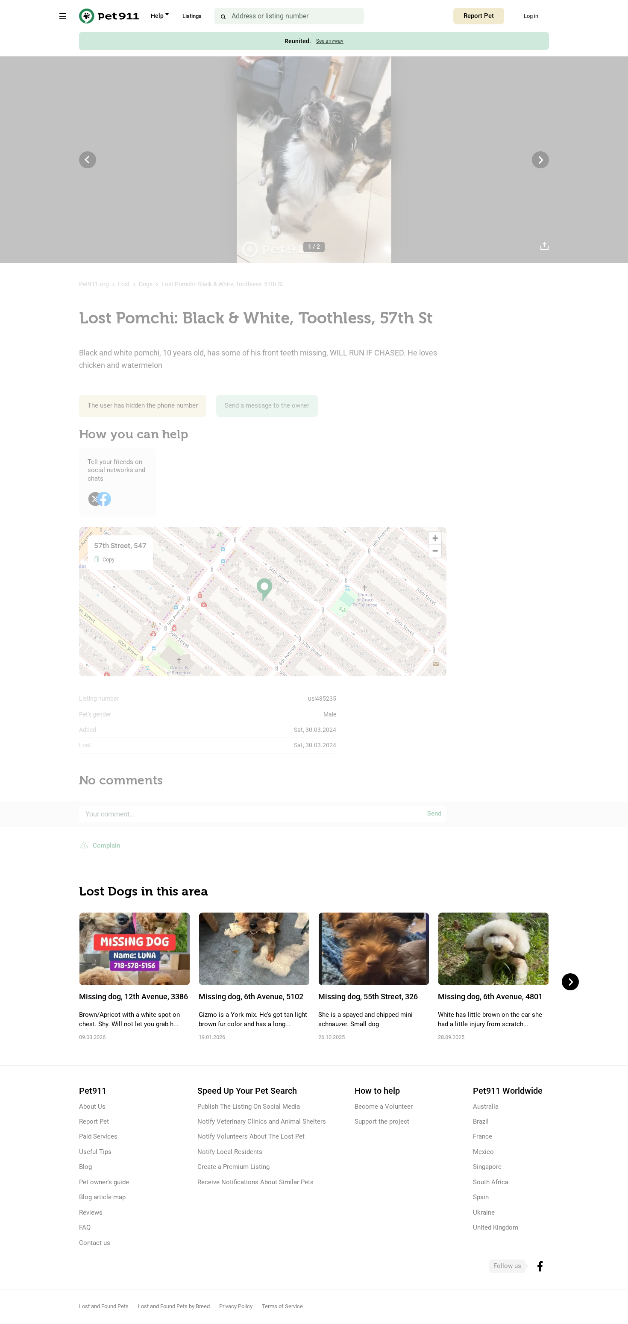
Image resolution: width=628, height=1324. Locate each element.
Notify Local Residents (229, 1152)
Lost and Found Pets (104, 1306)
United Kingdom (495, 1227)
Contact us (94, 1243)
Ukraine (484, 1212)
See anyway (329, 41)
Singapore (487, 1167)
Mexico (483, 1152)
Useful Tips (95, 1152)
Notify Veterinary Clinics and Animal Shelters (261, 1121)
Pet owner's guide (104, 1182)
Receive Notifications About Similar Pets (255, 1182)
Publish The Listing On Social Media (248, 1106)
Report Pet (479, 16)
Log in (531, 16)
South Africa (490, 1182)
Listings (192, 16)
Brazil (481, 1121)
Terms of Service (282, 1306)
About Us (92, 1106)
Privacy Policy (235, 1306)
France (482, 1136)
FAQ (85, 1227)
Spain (481, 1197)
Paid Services (98, 1136)
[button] (264, 590)
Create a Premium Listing (233, 1167)
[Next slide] (570, 981)
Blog (85, 1167)
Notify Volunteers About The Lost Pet (251, 1136)
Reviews (91, 1212)
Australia (486, 1106)
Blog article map (102, 1197)
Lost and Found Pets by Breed (174, 1306)
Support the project (382, 1121)
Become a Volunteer (384, 1106)
